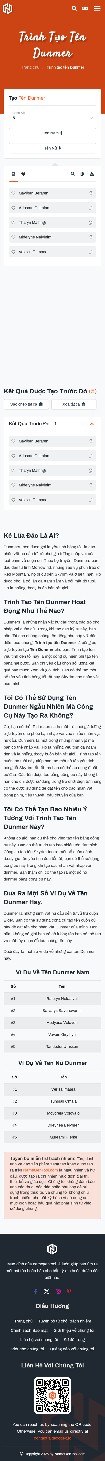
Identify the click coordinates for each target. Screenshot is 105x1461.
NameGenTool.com (40, 1170)
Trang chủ (23, 1321)
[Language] (85, 8)
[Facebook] (35, 1291)
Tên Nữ (50, 148)
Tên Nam (51, 133)
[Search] (74, 8)
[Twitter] (47, 1291)
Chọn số (18, 113)
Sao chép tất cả (23, 404)
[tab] (13, 176)
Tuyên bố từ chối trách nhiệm (64, 1321)
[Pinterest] (69, 1291)
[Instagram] (58, 1291)
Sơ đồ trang (74, 1339)
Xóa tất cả (71, 404)
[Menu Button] (97, 8)
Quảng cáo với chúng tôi (72, 1349)
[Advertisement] (52, 320)
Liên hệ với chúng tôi (39, 1339)
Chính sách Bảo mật (29, 1330)
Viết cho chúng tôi (27, 1349)
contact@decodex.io (52, 1438)
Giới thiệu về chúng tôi (73, 1330)
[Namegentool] (7, 9)
